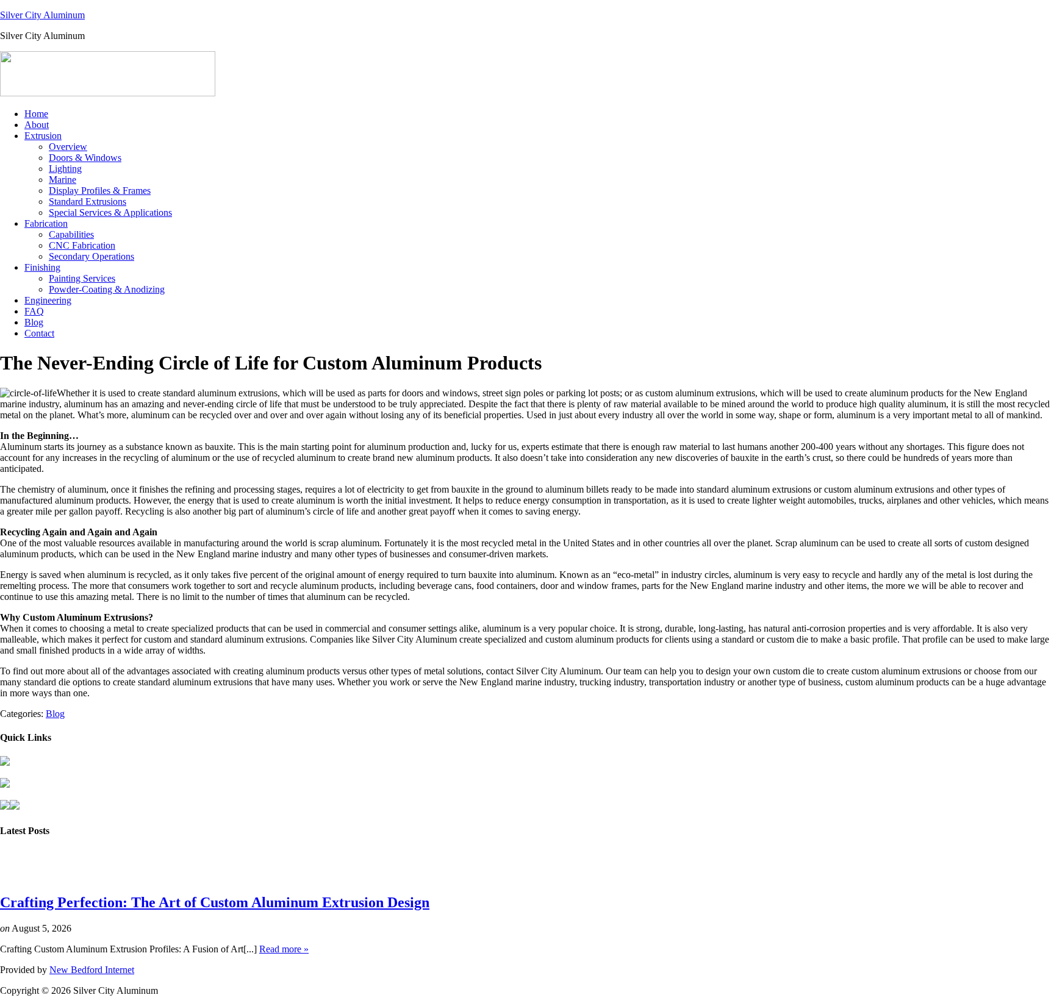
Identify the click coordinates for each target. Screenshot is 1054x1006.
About (36, 125)
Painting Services (82, 278)
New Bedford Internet (91, 970)
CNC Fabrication (82, 245)
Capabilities (71, 234)
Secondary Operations (91, 256)
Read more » (284, 949)
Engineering (47, 300)
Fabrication (46, 223)
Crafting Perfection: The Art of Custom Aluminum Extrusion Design (214, 902)
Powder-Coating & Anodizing (107, 289)
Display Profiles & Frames (100, 190)
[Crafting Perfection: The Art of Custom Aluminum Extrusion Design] (23, 876)
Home (36, 114)
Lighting (65, 168)
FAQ (34, 311)
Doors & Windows (85, 157)
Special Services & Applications (110, 212)
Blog (33, 322)
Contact (39, 333)
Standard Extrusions (87, 201)
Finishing (42, 267)
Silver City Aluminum (42, 15)
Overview (68, 146)
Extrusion (43, 135)
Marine (62, 179)
